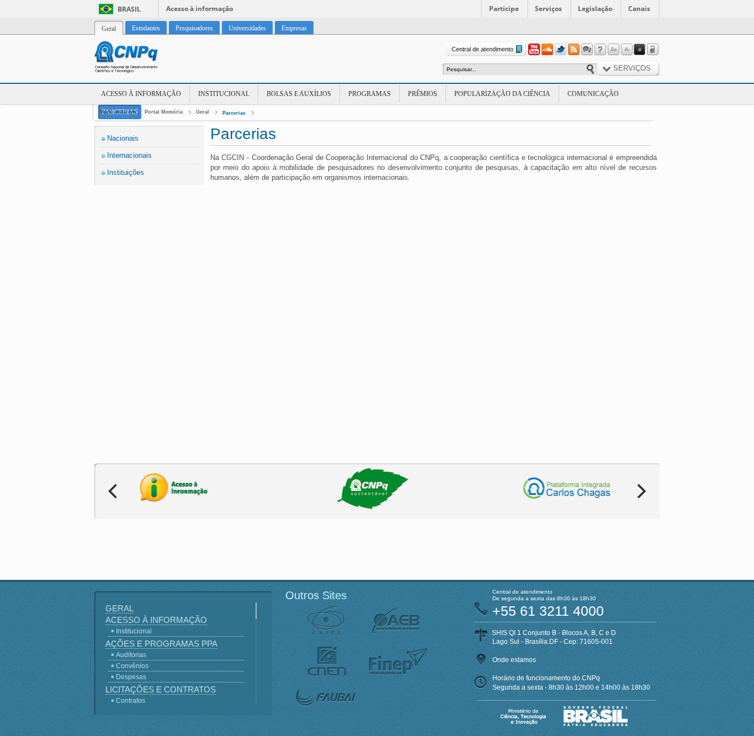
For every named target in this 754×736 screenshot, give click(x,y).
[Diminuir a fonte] (626, 50)
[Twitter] (560, 50)
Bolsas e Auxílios (299, 94)
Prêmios (422, 94)
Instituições (125, 172)
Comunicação (593, 94)
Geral (202, 112)
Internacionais (129, 155)
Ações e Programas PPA (161, 643)
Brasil (129, 9)
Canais (639, 8)
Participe (504, 8)
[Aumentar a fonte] (613, 50)
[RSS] (573, 50)
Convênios (132, 666)
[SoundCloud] (547, 50)
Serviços (548, 8)
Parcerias (234, 113)
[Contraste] (640, 50)
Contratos (130, 701)
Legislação (595, 8)
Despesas (131, 677)
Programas (369, 94)
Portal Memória (164, 112)
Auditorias (131, 655)
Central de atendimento (482, 49)
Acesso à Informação (141, 94)
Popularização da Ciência (502, 94)
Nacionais (123, 138)
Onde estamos (514, 660)
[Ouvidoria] (587, 50)
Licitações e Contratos (160, 689)
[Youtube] (534, 50)
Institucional (223, 94)
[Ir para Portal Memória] (139, 58)
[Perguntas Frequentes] (600, 50)
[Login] (653, 50)
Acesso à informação (199, 8)
